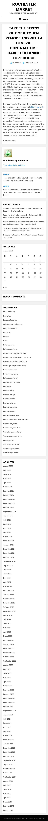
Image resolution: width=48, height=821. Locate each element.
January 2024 (8, 595)
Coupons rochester (10, 328)
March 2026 (7, 487)
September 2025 (9, 512)
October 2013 (8, 773)
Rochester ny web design (12, 428)
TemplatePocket (23, 818)
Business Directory (10, 320)
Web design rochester (11, 444)
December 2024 (9, 549)
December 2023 (9, 599)
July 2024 (7, 570)
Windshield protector (10, 453)
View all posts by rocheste (14, 165)
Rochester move (9, 411)
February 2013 (8, 806)
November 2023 (9, 603)
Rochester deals (9, 399)
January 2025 (8, 545)
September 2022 (9, 661)
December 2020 (9, 748)
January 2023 (8, 644)
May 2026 (7, 479)
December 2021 (9, 698)
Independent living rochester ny (14, 353)
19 (17, 273)
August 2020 (8, 765)
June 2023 (7, 624)
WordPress (40, 818)
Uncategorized (8, 440)
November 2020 (9, 752)
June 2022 (7, 673)
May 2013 (6, 794)
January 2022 (8, 694)
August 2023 (8, 615)
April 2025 (7, 532)
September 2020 (9, 760)
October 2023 (8, 607)
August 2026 (8, 466)
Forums (6, 337)
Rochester (7, 386)
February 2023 (8, 640)
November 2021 (9, 702)
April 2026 (7, 483)
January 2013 (8, 810)
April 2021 (6, 731)
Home (12, 141)
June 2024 (7, 574)
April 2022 (7, 682)
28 (29, 277)
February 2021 (8, 740)
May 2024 (7, 578)
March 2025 (7, 537)
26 (17, 277)
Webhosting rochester (11, 449)
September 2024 (9, 561)
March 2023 (7, 636)
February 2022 (8, 690)
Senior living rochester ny (12, 432)
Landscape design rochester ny (14, 366)
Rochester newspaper (11, 415)
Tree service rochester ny (12, 436)
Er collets (6, 333)
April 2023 (7, 632)
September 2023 (9, 611)
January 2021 (8, 744)
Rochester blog (8, 391)
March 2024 (7, 586)
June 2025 (7, 524)
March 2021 (7, 736)
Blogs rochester (9, 312)
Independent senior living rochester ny (17, 357)
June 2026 (7, 474)
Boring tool (7, 316)
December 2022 (9, 648)
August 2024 (8, 566)
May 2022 (7, 678)
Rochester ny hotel (10, 424)
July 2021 (6, 719)
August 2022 (8, 665)
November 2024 (9, 553)
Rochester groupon (10, 407)
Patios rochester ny (10, 378)
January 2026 (8, 495)
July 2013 (6, 785)
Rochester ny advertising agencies (15, 420)
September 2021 (9, 711)
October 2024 (8, 557)
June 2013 (7, 790)
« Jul (5, 287)
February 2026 (8, 491)
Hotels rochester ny (10, 349)
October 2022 (8, 657)
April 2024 (7, 582)
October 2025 (8, 508)
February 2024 (8, 590)
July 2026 (7, 470)
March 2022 (7, 686)
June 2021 (7, 723)
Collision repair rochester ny (13, 324)
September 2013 (9, 777)
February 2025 (8, 541)
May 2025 (7, 528)
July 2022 (7, 669)
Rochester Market (24, 6)
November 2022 (9, 653)
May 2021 (6, 727)
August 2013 (8, 781)
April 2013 (6, 798)
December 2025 (9, 499)
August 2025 (8, 516)
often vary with (36, 107)
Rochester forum (9, 403)
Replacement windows (11, 382)
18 (11, 273)
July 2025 (7, 520)
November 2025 (9, 503)
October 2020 (8, 756)
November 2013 (9, 769)
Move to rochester (10, 370)
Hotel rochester (9, 345)
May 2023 (7, 628)
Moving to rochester (10, 374)
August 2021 (8, 715)
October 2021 (8, 707)
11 (10, 269)
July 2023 (7, 620)
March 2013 (7, 802)
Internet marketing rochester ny (15, 362)
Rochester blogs (9, 395)
